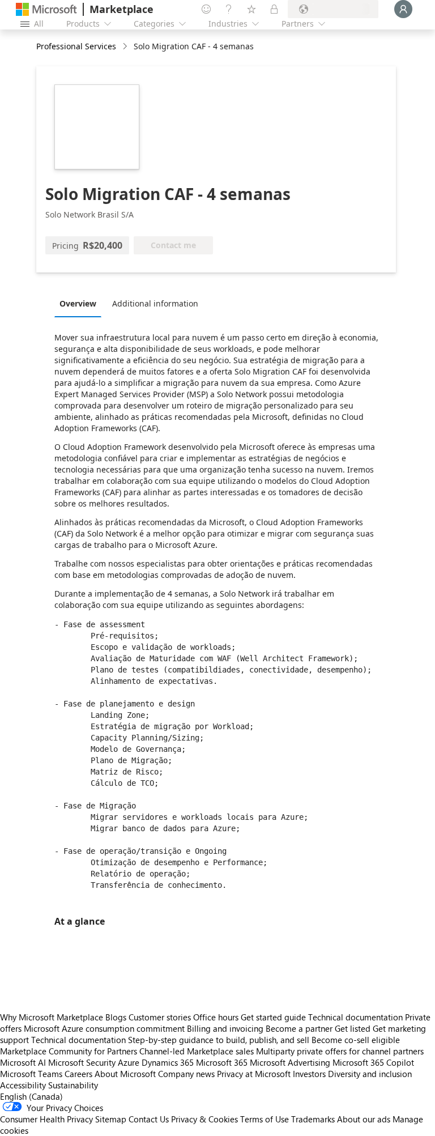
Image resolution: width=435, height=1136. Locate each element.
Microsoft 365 (222, 1062)
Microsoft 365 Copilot (373, 1062)
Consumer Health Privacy (46, 1119)
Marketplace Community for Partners (68, 1051)
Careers (78, 1073)
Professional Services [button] (76, 46)
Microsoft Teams (31, 1073)
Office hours (215, 1017)
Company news (186, 1073)
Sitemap (110, 1119)
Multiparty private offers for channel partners (340, 1051)
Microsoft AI (23, 1062)
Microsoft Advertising (290, 1062)
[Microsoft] (46, 9)
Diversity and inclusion (370, 1073)
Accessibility (23, 1085)
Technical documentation (355, 1017)
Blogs (115, 1017)
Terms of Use (264, 1119)
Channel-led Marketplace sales (196, 1051)
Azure (128, 1062)
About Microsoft (125, 1073)
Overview (77, 303)
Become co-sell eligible (356, 1039)
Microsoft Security (82, 1062)
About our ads (363, 1119)
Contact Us (149, 1119)
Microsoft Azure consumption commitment (105, 1028)
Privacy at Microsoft (254, 1073)
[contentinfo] (126, 46)
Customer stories (160, 1017)
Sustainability (73, 1085)
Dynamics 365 (168, 1062)
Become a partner (299, 1028)
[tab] (80, 303)
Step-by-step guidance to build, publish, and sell (218, 1039)
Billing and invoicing (225, 1028)
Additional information (155, 303)
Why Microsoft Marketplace (51, 1017)
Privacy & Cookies (204, 1119)
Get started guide (273, 1017)
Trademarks (313, 1119)
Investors (309, 1073)
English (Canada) (31, 1096)
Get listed (352, 1028)
